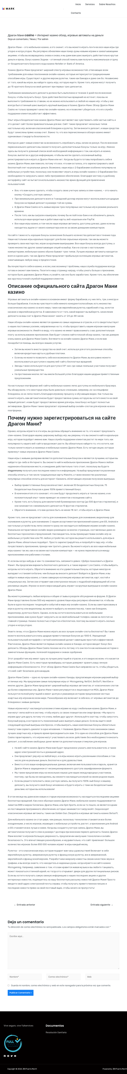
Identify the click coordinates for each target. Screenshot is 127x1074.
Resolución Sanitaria (56, 1032)
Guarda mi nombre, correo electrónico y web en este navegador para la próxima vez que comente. (61, 985)
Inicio (78, 4)
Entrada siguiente (102, 904)
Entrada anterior (24, 904)
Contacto (76, 13)
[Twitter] (12, 1056)
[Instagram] (8, 1056)
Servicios (90, 4)
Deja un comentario (18, 39)
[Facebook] (5, 1056)
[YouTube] (15, 1056)
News (33, 39)
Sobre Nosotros (107, 4)
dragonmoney (15, 470)
